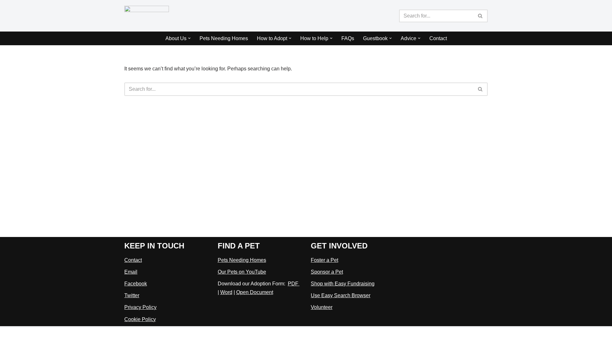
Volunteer (321, 307)
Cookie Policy (140, 319)
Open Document (254, 292)
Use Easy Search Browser (340, 295)
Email (130, 272)
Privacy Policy (140, 307)
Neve (130, 336)
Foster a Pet (324, 260)
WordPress (181, 336)
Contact (438, 38)
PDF (294, 283)
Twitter (131, 295)
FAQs (347, 38)
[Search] (480, 16)
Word (226, 292)
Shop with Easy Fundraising (343, 283)
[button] (189, 38)
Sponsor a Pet (327, 272)
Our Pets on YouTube (242, 272)
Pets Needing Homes (224, 38)
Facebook (135, 283)
